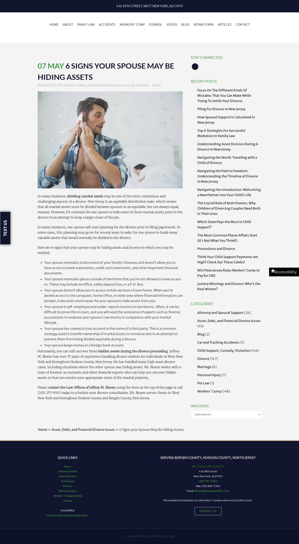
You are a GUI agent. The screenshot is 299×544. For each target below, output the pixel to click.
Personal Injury (209, 375)
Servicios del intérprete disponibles (67, 515)
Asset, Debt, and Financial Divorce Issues (229, 321)
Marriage (204, 367)
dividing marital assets (85, 196)
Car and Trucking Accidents (218, 342)
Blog (201, 334)
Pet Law (203, 383)
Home (42, 430)
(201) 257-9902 (208, 481)
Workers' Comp (209, 391)
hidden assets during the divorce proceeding (133, 351)
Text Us (5, 228)
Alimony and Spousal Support (220, 313)
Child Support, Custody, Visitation (223, 350)
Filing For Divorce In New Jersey (221, 109)
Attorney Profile (67, 471)
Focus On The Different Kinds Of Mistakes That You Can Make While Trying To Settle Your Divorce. (224, 95)
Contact (67, 500)
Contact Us (208, 511)
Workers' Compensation (67, 495)
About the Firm (67, 476)
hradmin (142, 85)
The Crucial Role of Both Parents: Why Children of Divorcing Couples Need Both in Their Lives (229, 208)
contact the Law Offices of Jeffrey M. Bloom (82, 387)
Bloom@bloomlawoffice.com (211, 490)
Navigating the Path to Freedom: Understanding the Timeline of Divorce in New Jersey (227, 176)
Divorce (203, 359)
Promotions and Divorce (216, 249)
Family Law (67, 481)
